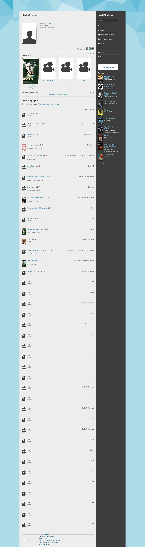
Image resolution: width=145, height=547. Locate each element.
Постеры (101, 52)
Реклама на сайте (45, 544)
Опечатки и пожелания (46, 536)
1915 (29, 240)
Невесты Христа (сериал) (36, 197)
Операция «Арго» (110, 118)
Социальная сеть (110, 101)
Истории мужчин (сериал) (36, 176)
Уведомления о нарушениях (48, 542)
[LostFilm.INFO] (72, 5)
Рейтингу (41, 104)
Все (49, 94)
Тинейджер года (32, 145)
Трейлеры (101, 48)
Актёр (49, 23)
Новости (101, 26)
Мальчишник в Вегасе (109, 77)
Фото (100, 57)
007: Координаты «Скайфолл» (109, 85)
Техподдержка (44, 534)
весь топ (101, 163)
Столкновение (109, 154)
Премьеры (101, 43)
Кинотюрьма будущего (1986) (30, 87)
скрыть (90, 53)
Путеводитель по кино (106, 34)
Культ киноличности (105, 39)
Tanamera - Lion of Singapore (37, 208)
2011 (53, 27)
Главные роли (62, 94)
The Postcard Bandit (34, 124)
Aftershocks (31, 166)
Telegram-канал (108, 67)
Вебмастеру (43, 538)
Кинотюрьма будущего (35, 229)
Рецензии (101, 30)
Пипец (106, 110)
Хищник (106, 136)
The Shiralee (31, 218)
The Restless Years (33, 271)
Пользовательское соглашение (49, 540)
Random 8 (30, 113)
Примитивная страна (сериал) (37, 250)
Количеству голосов (53, 104)
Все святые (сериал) (34, 155)
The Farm (30, 134)
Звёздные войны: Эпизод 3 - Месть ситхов (110, 145)
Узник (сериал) (32, 261)
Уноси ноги (31, 187)
